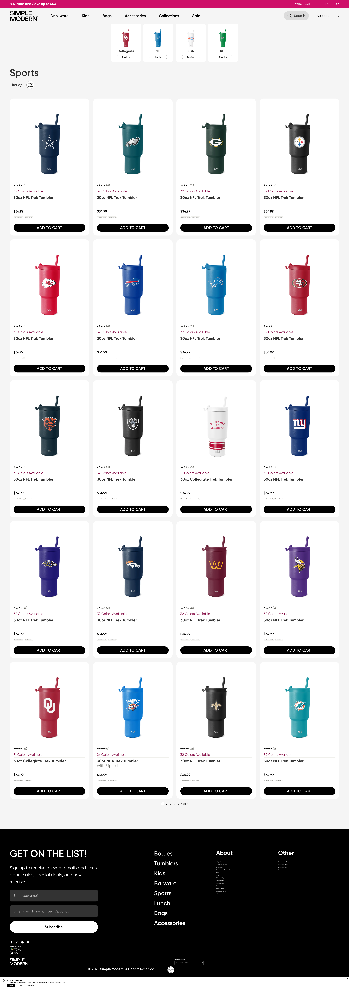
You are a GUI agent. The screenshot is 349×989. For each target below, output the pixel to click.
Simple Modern (112, 969)
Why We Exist (220, 862)
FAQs (217, 872)
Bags (107, 15)
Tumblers (166, 863)
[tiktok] (17, 942)
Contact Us (219, 867)
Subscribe (54, 927)
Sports (163, 893)
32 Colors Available (28, 191)
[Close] (347, 979)
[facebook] (11, 942)
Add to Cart (49, 227)
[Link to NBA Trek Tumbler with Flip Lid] (133, 701)
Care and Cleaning (221, 864)
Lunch (162, 903)
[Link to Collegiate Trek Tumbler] (216, 420)
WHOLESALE (303, 4)
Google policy (61, 982)
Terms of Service (221, 891)
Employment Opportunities (224, 870)
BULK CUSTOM (329, 4)
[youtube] (28, 942)
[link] (126, 57)
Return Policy (220, 883)
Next (183, 803)
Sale (196, 15)
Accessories (135, 15)
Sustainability (220, 888)
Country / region (180, 959)
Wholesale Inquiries (283, 864)
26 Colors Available (112, 755)
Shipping (218, 886)
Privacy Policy (220, 878)
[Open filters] (30, 85)
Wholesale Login (283, 867)
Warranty (219, 894)
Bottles (163, 853)
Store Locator (282, 870)
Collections (169, 15)
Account (323, 16)
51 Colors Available (194, 473)
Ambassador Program (284, 862)
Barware (165, 883)
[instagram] (22, 942)
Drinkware (59, 15)
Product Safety (220, 880)
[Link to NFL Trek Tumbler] (49, 138)
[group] (49, 167)
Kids (85, 15)
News (217, 875)
